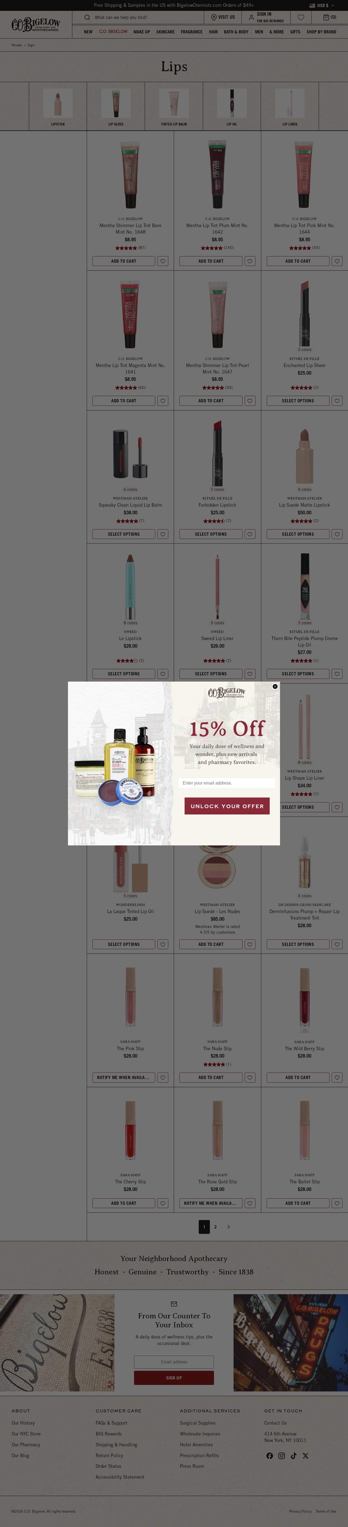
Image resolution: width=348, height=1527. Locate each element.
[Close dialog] (275, 686)
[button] (227, 727)
